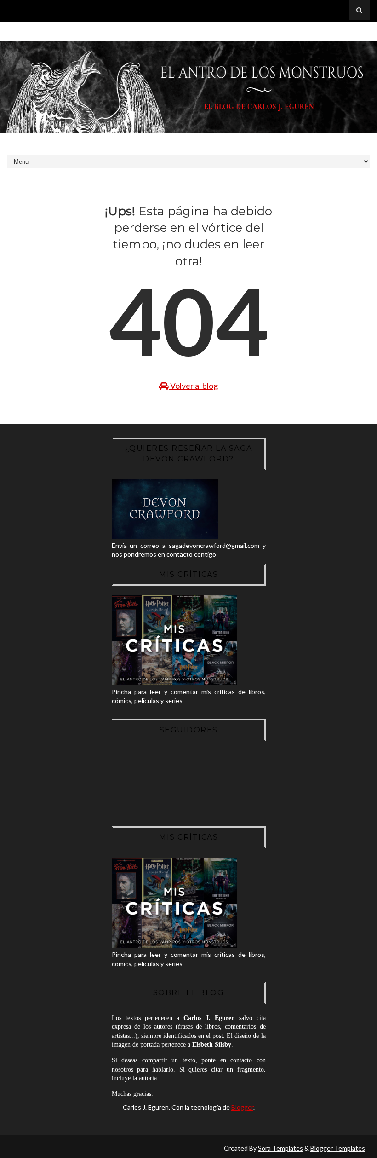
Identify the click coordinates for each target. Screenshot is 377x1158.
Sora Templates (280, 1148)
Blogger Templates (337, 1148)
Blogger (242, 1107)
